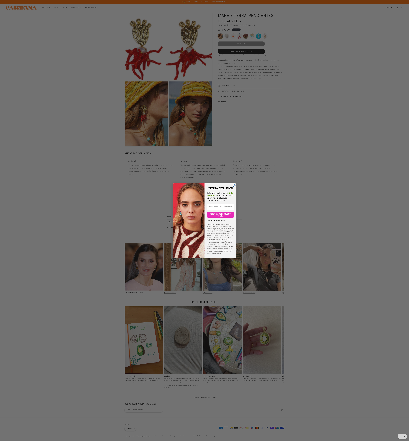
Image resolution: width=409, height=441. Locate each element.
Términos (218, 253)
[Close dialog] (234, 186)
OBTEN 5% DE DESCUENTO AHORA (221, 215)
